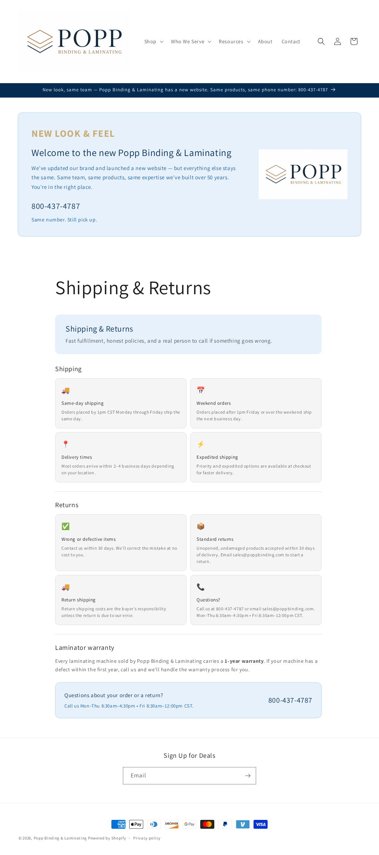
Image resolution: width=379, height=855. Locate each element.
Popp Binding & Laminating (60, 838)
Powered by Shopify (107, 838)
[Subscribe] (247, 775)
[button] (153, 41)
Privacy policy (147, 838)
